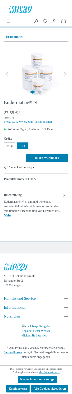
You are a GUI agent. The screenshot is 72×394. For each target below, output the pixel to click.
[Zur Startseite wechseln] (35, 268)
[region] (36, 73)
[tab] (35, 205)
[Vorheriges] (7, 74)
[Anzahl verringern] (8, 158)
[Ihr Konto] (54, 21)
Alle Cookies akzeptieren (50, 388)
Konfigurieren (18, 388)
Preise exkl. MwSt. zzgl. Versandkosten (28, 121)
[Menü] (8, 21)
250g (10, 145)
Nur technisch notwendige (37, 379)
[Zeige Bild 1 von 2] (32, 92)
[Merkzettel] (45, 21)
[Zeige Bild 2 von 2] (39, 92)
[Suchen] (36, 21)
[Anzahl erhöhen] (20, 158)
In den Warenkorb (47, 157)
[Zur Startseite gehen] (36, 9)
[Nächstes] (65, 74)
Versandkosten (13, 352)
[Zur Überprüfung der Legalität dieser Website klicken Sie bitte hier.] (36, 330)
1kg (22, 145)
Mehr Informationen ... (49, 372)
